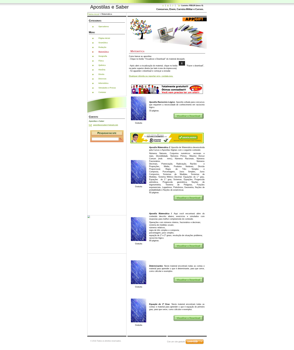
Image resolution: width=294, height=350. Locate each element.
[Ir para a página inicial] (163, 5)
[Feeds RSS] (173, 5)
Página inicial (93, 14)
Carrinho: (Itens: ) (192, 5)
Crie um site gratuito (176, 341)
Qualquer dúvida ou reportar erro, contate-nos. (151, 76)
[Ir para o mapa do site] (168, 5)
